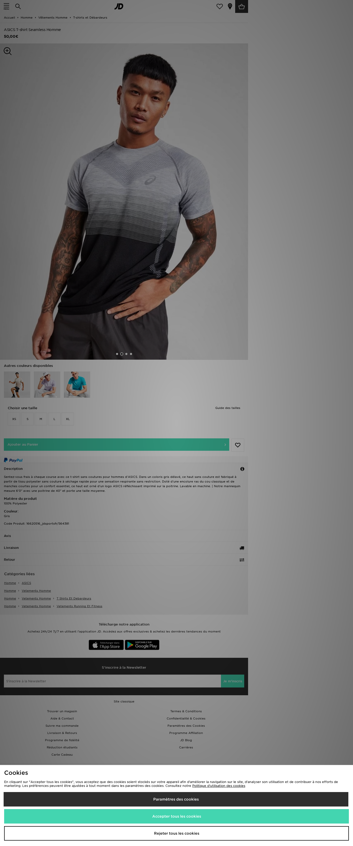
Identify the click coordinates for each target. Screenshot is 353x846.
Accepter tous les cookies (176, 816)
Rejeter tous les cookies (176, 833)
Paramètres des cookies (176, 799)
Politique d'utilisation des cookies (218, 786)
